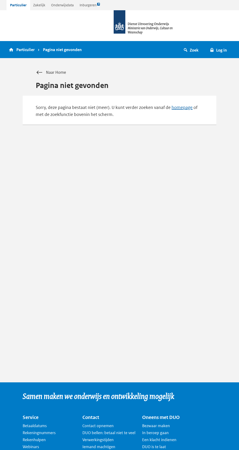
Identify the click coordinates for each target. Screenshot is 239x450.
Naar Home (56, 72)
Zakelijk (39, 5)
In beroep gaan (155, 432)
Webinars (31, 446)
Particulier (18, 5)
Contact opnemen (98, 425)
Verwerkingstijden (98, 439)
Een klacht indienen (159, 439)
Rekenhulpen (34, 439)
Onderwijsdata (62, 5)
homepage (182, 107)
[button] (191, 49)
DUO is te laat (154, 446)
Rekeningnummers (39, 432)
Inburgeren (88, 6)
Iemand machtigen (98, 446)
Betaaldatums (35, 425)
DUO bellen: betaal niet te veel (108, 432)
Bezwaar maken (156, 425)
